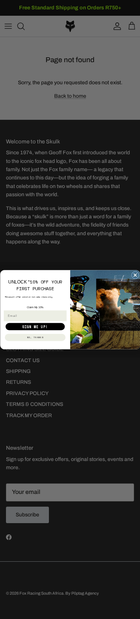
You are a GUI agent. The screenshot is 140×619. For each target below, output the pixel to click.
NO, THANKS (35, 337)
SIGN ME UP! (35, 326)
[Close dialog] (135, 275)
